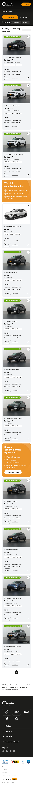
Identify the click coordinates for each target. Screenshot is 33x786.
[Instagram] (7, 751)
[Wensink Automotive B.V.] (7, 4)
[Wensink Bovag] (15, 762)
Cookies (4, 769)
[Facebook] (3, 751)
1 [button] (16, 672)
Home (3, 11)
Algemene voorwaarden (9, 775)
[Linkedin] (11, 751)
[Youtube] (14, 751)
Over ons (5, 767)
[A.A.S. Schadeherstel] (28, 762)
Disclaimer (5, 772)
